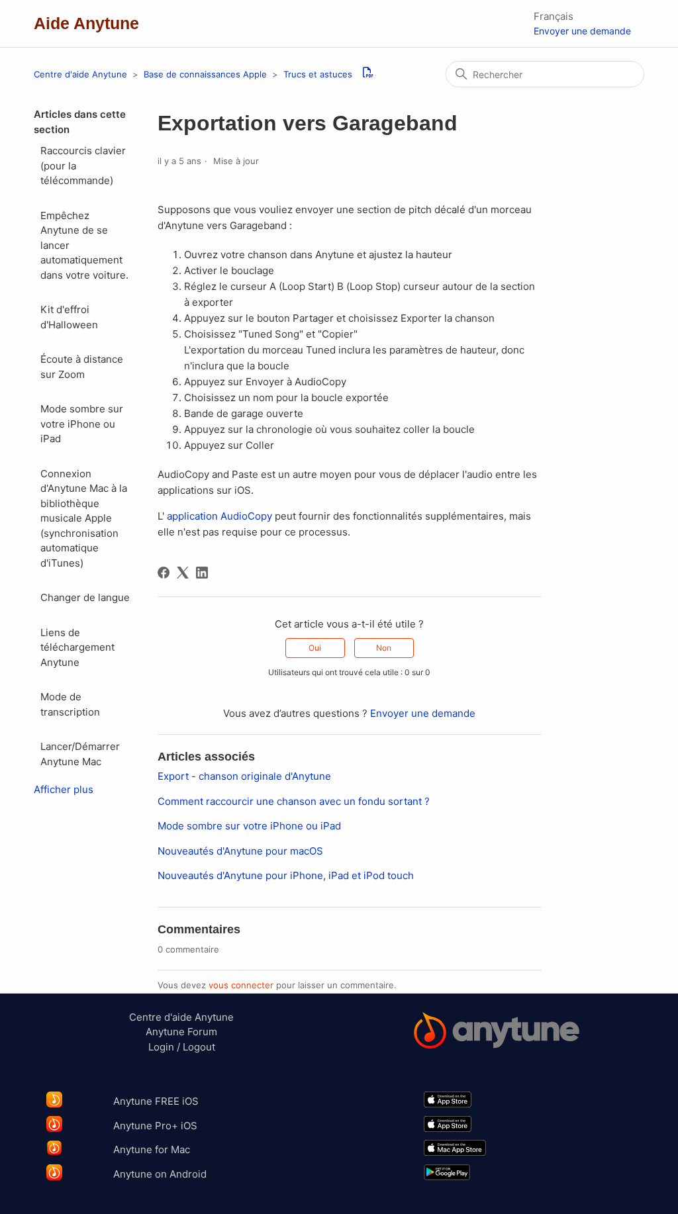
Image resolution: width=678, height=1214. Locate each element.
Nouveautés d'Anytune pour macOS (240, 851)
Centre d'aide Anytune (80, 74)
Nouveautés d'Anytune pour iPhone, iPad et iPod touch (286, 875)
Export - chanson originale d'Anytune (244, 776)
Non (383, 648)
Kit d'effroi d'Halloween (69, 317)
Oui (315, 648)
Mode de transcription (70, 704)
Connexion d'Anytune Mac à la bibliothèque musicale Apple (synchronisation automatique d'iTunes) (83, 518)
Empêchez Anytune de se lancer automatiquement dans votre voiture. (84, 245)
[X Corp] (183, 573)
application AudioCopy (219, 516)
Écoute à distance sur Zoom (81, 367)
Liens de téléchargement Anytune (77, 647)
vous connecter (241, 985)
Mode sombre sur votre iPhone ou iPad (81, 423)
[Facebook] (164, 573)
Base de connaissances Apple (206, 74)
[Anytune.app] (496, 1032)
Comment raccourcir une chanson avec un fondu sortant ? (294, 801)
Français (553, 16)
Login (161, 1047)
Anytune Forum (181, 1031)
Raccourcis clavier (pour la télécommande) (83, 165)
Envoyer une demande (582, 30)
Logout (199, 1047)
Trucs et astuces (317, 74)
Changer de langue (85, 597)
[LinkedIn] (202, 573)
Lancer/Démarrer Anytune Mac (80, 754)
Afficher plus (63, 789)
